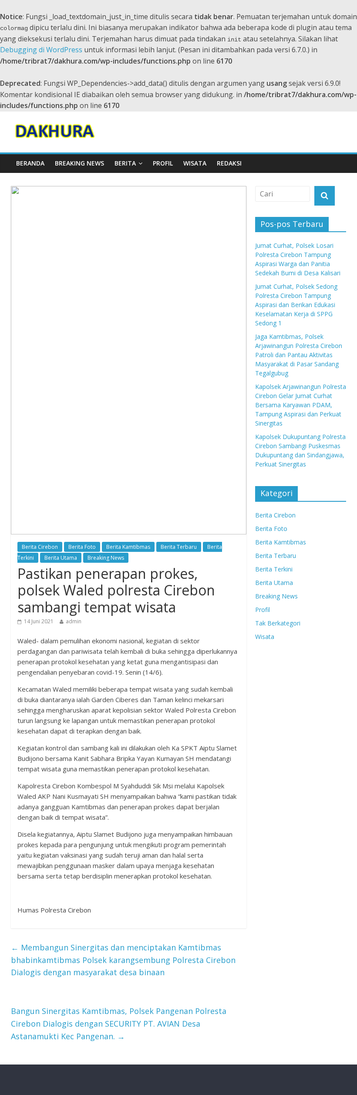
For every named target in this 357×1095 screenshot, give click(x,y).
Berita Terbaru (179, 547)
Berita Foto (82, 547)
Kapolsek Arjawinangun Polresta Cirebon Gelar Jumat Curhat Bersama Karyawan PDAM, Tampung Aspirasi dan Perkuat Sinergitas (300, 404)
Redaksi (229, 163)
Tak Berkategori (277, 623)
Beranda (30, 163)
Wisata (194, 163)
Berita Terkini (274, 569)
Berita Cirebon (40, 547)
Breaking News (79, 163)
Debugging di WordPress (41, 49)
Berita (125, 163)
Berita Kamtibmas (128, 547)
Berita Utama (60, 557)
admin (73, 621)
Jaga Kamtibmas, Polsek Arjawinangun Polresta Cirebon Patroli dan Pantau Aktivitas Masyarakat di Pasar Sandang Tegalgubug (298, 354)
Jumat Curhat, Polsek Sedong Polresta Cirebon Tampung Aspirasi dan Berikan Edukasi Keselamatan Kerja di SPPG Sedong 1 (296, 304)
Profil (163, 163)
